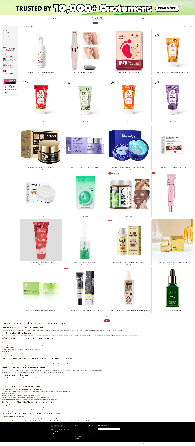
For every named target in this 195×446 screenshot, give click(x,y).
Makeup (90, 428)
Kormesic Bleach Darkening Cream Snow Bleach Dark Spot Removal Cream (128, 262)
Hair (89, 432)
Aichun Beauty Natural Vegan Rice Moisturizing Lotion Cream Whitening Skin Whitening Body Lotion (129, 311)
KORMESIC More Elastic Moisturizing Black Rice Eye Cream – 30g (85, 310)
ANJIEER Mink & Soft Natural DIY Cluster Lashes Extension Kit (10, 60)
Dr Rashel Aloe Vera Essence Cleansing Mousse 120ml (85, 262)
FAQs (76, 428)
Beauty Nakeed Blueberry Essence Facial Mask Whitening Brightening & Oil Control (172, 120)
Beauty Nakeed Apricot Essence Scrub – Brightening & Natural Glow (172, 72)
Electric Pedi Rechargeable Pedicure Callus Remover (84, 72)
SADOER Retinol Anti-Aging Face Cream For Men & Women (41, 167)
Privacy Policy (77, 434)
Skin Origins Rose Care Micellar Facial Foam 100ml (41, 262)
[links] (10, 86)
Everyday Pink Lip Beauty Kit (10, 72)
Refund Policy (77, 430)
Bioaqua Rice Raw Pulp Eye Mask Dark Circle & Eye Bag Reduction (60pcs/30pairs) (41, 215)
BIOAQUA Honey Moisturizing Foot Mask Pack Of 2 (128, 72)
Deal (89, 436)
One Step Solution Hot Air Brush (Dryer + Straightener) (11, 49)
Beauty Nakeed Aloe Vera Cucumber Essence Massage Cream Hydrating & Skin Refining (85, 120)
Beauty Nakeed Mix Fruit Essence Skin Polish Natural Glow (41, 120)
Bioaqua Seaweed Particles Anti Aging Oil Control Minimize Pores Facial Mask (128, 215)
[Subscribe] (119, 429)
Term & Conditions (78, 436)
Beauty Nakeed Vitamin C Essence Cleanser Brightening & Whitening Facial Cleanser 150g (129, 120)
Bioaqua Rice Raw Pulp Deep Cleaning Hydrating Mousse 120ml (41, 72)
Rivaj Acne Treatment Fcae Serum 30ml (172, 310)
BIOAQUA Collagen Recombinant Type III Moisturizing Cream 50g (85, 167)
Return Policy (77, 432)
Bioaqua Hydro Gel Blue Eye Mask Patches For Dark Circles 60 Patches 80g (128, 167)
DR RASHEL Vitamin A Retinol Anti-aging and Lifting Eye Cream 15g (172, 262)
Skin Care (90, 430)
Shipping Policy (77, 438)
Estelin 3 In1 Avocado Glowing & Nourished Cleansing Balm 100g (41, 310)
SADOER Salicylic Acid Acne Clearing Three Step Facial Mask (85, 215)
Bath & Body (91, 434)
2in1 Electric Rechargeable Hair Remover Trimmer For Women (11, 54)
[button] (142, 18)
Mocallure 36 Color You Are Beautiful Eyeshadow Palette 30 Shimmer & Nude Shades (11, 66)
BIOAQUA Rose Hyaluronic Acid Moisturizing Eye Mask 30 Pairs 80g (172, 167)
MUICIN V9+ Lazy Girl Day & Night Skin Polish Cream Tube (172, 215)
